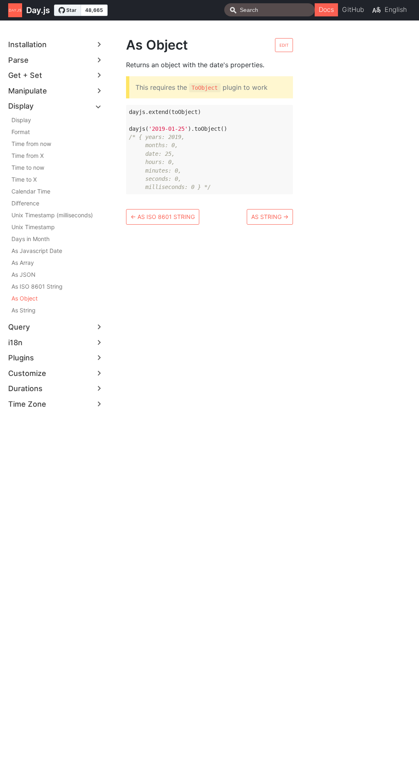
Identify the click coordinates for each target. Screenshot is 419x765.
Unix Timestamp (33, 226)
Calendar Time (30, 191)
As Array (22, 262)
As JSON (23, 274)
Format (20, 131)
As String (23, 310)
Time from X (27, 155)
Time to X (24, 179)
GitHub (353, 9)
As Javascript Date (36, 250)
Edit (283, 45)
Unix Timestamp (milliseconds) (52, 215)
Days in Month (30, 238)
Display (21, 119)
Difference (25, 203)
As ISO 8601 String (37, 286)
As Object (24, 298)
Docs (326, 9)
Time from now (31, 143)
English (396, 9)
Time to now (27, 167)
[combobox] (269, 9)
